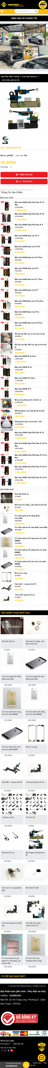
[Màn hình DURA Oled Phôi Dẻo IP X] (6, 229)
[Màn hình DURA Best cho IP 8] (6, 272)
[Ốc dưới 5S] (36, 804)
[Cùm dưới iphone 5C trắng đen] (12, 909)
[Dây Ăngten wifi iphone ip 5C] (36, 839)
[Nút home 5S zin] (12, 836)
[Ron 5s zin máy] (6, 577)
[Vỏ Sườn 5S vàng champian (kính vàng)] (36, 945)
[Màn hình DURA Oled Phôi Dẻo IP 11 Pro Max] (6, 459)
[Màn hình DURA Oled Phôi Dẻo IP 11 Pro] (6, 481)
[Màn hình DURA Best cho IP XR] (6, 250)
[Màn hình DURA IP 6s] (6, 371)
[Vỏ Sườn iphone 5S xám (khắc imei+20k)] (6, 531)
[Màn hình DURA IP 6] (6, 393)
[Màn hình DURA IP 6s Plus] (6, 360)
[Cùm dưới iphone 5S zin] (6, 599)
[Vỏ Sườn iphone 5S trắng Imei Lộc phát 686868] (6, 554)
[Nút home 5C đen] (36, 872)
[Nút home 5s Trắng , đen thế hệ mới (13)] (6, 509)
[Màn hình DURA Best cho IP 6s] (6, 316)
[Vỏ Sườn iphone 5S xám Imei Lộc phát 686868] (6, 565)
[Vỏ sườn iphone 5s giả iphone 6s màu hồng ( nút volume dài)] (12, 945)
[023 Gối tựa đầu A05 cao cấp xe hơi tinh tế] (6, 348)
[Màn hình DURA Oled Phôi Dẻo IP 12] (6, 436)
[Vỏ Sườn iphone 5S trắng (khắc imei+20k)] (6, 519)
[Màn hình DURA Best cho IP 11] (6, 239)
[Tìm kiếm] (36, 11)
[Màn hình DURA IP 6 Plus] (6, 382)
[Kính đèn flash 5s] (6, 498)
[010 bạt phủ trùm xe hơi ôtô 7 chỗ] (6, 425)
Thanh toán (37, 1063)
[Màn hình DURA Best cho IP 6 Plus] (6, 327)
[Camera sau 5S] (12, 804)
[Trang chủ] (14, 5)
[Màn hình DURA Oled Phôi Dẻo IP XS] (6, 218)
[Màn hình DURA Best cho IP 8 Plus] (6, 261)
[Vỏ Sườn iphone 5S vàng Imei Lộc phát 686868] (6, 542)
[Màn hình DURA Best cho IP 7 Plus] (6, 283)
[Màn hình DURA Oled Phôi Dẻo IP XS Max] (6, 206)
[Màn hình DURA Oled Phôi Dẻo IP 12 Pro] (6, 470)
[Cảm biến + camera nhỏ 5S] (6, 588)
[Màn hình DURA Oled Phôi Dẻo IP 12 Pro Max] (6, 447)
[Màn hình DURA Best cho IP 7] (6, 294)
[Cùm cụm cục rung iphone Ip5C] (12, 872)
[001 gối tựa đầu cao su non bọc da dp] (6, 338)
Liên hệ (32, 1065)
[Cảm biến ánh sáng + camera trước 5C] (36, 909)
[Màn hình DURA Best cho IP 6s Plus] (6, 305)
